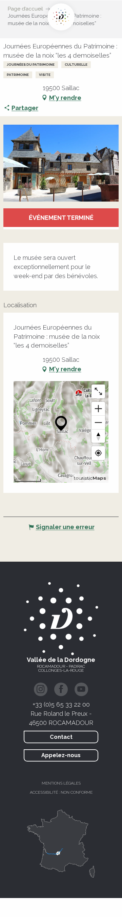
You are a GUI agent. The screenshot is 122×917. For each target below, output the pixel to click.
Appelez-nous (61, 755)
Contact (61, 737)
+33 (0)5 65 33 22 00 (61, 704)
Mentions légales (61, 783)
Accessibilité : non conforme (61, 792)
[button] (61, 163)
